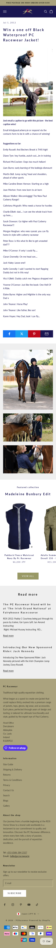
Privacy (6, 785)
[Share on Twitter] (22, 333)
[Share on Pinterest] (34, 333)
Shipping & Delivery (12, 769)
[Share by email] (47, 333)
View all (28, 576)
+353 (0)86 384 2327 (17, 852)
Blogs (5, 800)
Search (6, 795)
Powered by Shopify (39, 920)
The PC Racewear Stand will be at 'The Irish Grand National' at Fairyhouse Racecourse (27, 608)
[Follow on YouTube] (28, 904)
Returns (7, 774)
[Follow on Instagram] (12, 904)
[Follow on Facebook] (4, 904)
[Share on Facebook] (9, 333)
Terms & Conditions (12, 780)
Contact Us (8, 790)
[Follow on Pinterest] (20, 904)
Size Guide (8, 764)
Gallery (6, 805)
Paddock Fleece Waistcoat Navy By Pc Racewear (19, 557)
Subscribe (15, 893)
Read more (8, 635)
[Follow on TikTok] (37, 904)
